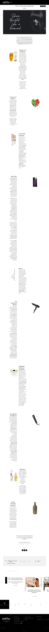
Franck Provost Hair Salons (6, 2)
